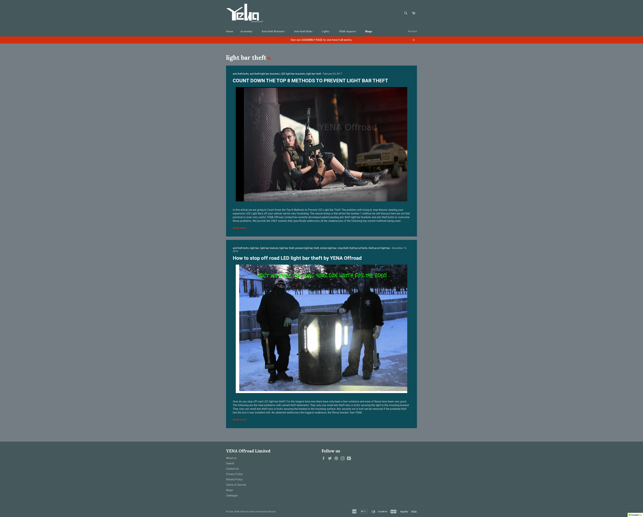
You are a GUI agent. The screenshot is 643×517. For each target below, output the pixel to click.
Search (230, 463)
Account (412, 31)
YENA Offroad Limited (244, 511)
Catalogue (232, 495)
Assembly (246, 31)
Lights (326, 31)
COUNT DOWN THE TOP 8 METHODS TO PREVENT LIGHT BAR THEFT (310, 80)
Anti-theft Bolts (303, 31)
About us (231, 458)
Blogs (368, 31)
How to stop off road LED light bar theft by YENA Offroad (297, 258)
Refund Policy (234, 479)
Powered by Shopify (266, 511)
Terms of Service (236, 484)
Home (229, 31)
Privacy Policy (234, 474)
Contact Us (232, 468)
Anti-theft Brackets (273, 31)
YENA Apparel (347, 31)
